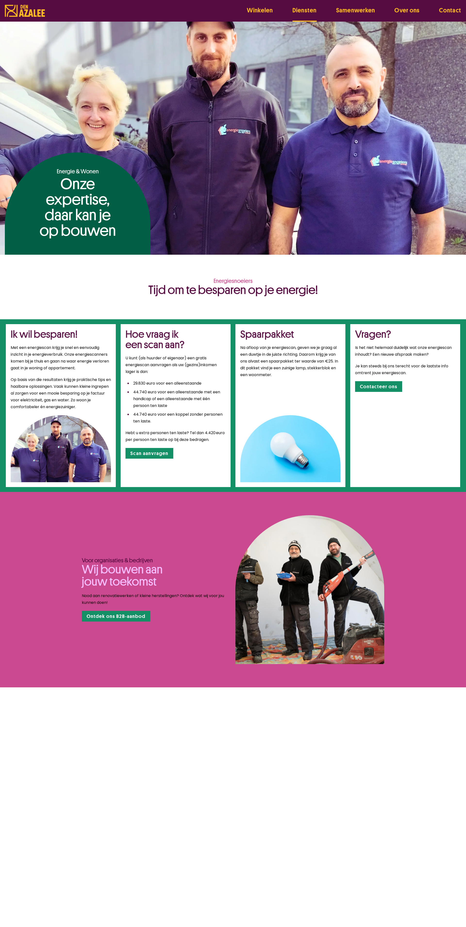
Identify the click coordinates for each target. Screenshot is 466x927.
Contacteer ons (378, 386)
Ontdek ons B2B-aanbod (116, 616)
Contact (450, 10)
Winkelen (260, 10)
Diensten (304, 10)
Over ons (407, 10)
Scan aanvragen (149, 453)
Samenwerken (355, 10)
